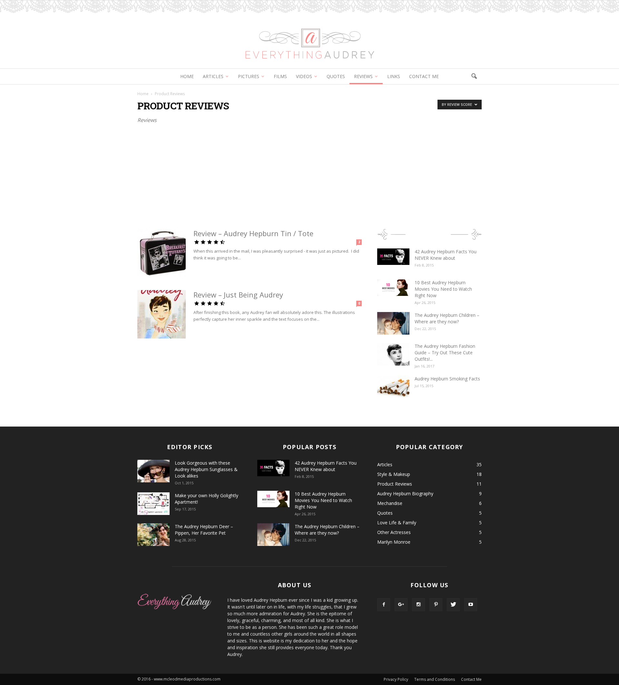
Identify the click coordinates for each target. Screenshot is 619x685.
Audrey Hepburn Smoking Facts (447, 379)
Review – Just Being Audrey (238, 294)
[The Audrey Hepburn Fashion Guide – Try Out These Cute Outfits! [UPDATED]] (393, 354)
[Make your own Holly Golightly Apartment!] (153, 503)
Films (280, 76)
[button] (474, 76)
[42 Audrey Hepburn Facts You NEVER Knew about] (393, 256)
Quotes (336, 76)
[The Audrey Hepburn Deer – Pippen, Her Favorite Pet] (153, 534)
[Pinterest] (435, 604)
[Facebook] (383, 604)
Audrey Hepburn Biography (405, 493)
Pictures (248, 76)
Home (187, 76)
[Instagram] (418, 604)
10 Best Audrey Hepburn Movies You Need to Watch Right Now (443, 288)
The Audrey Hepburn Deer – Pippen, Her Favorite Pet (204, 529)
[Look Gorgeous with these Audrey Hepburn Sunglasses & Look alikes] (153, 471)
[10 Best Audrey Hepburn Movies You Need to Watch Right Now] (393, 287)
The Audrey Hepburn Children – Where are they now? (447, 318)
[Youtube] (470, 604)
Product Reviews (394, 484)
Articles (213, 76)
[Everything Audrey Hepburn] (309, 34)
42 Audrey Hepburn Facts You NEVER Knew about (446, 254)
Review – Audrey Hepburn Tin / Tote (253, 233)
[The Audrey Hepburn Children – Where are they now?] (393, 323)
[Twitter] (453, 604)
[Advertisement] (309, 174)
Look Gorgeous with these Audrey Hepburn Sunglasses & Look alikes (206, 469)
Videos (304, 76)
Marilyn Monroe (393, 542)
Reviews (363, 76)
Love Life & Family (396, 522)
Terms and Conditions (434, 679)
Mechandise (389, 503)
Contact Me (424, 76)
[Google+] (401, 604)
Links (393, 76)
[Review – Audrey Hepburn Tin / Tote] (161, 253)
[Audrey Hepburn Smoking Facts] (393, 387)
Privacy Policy (396, 679)
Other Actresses (394, 532)
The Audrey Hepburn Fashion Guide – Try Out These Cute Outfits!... (445, 352)
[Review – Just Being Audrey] (161, 314)
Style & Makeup (393, 474)
